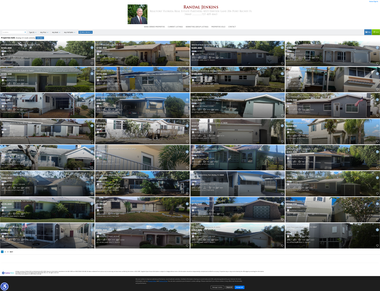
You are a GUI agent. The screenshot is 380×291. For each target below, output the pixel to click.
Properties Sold (218, 27)
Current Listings (175, 27)
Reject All (229, 287)
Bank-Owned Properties (154, 27)
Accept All (239, 287)
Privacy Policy (152, 281)
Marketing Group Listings (197, 27)
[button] (4, 286)
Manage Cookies (217, 287)
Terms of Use (163, 281)
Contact (232, 27)
